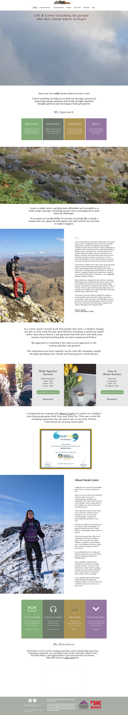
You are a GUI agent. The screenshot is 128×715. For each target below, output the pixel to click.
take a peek (69, 658)
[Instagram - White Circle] (30, 700)
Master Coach (67, 413)
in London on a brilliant (87, 413)
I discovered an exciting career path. (64, 422)
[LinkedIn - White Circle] (34, 700)
